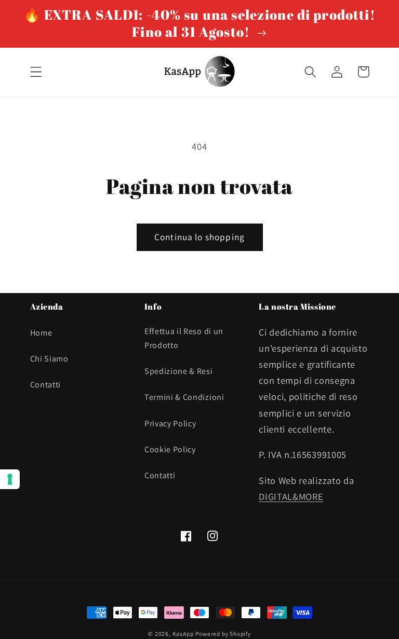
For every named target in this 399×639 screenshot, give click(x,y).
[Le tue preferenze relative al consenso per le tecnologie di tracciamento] (10, 479)
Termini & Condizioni (184, 397)
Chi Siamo (49, 358)
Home (41, 332)
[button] (36, 72)
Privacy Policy (170, 423)
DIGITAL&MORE (291, 496)
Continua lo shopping (199, 237)
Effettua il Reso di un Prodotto (183, 338)
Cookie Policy (170, 449)
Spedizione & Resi (178, 371)
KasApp (183, 633)
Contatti (45, 384)
